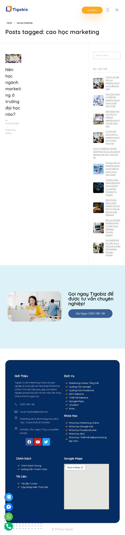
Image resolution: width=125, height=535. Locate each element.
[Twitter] (46, 442)
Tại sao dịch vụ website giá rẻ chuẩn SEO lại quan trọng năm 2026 (113, 169)
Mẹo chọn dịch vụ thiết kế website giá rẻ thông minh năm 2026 (113, 100)
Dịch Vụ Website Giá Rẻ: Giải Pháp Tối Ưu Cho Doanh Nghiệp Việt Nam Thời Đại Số (106, 153)
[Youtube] (38, 442)
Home (9, 23)
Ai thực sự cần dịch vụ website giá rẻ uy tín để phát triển (113, 83)
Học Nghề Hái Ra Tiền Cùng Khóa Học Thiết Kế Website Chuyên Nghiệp (113, 247)
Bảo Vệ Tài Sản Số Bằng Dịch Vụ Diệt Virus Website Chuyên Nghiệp (113, 227)
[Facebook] (29, 442)
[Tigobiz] (16, 9)
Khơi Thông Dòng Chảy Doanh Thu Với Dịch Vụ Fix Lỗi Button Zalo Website (113, 207)
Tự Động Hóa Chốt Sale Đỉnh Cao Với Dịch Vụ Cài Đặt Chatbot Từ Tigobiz (113, 187)
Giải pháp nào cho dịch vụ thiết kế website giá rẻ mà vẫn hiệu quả (113, 118)
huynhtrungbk (12, 123)
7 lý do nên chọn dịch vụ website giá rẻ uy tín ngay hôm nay (113, 137)
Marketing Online (10, 131)
